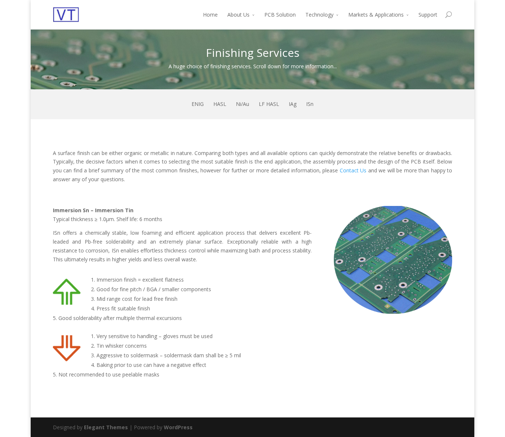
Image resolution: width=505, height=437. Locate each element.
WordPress (178, 427)
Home (210, 14)
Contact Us (353, 170)
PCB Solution (280, 14)
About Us (238, 14)
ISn (309, 103)
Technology (319, 14)
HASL (219, 103)
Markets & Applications (376, 14)
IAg (292, 103)
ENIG (198, 103)
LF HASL (269, 103)
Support (427, 14)
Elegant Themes (106, 427)
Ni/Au (242, 103)
